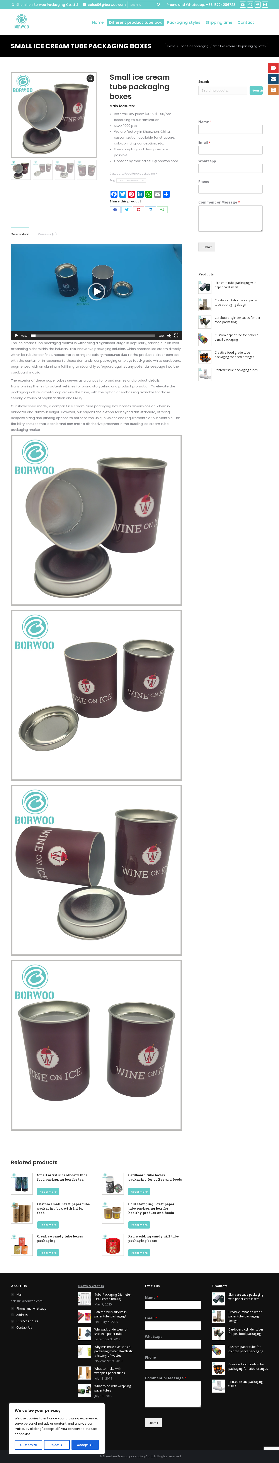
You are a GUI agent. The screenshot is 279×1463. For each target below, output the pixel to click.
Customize (28, 1445)
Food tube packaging (139, 173)
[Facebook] (115, 209)
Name (205, 122)
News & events (91, 1286)
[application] (96, 292)
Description (20, 234)
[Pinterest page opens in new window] (258, 5)
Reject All (57, 1445)
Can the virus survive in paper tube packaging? (110, 1314)
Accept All (85, 1445)
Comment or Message (219, 202)
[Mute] (169, 335)
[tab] (20, 232)
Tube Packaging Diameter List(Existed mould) (112, 1296)
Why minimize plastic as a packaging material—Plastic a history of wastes (113, 1351)
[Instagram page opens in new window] (265, 5)
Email (204, 142)
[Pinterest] (138, 209)
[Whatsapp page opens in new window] (250, 5)
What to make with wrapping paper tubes (109, 1370)
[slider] (93, 335)
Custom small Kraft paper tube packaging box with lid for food (63, 1208)
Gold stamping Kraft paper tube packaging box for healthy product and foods (151, 1208)
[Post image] (84, 1298)
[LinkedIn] (150, 209)
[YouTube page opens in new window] (243, 5)
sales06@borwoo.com (107, 4)
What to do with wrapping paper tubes (112, 1388)
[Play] (16, 335)
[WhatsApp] (162, 209)
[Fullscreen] (176, 335)
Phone (203, 181)
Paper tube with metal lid (131, 180)
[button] (96, 291)
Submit (207, 247)
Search (203, 82)
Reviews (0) (47, 234)
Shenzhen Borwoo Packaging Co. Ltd (47, 4)
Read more (48, 1192)
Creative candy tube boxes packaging (60, 1238)
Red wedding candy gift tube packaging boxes (153, 1238)
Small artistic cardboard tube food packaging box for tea (62, 1177)
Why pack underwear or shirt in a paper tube (111, 1331)
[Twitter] (126, 209)
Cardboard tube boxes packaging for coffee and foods (155, 1177)
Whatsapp (207, 161)
